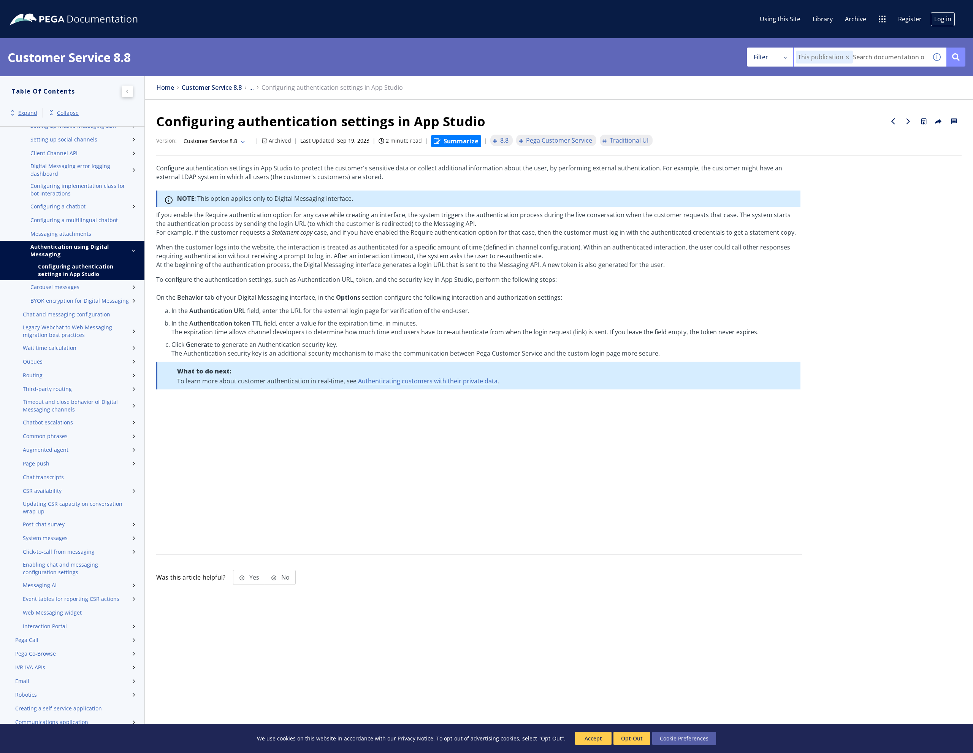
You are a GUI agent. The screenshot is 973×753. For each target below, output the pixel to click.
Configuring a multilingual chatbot (74, 220)
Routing (33, 375)
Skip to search (92, 9)
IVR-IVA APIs (30, 667)
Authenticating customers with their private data (428, 381)
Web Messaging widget (52, 612)
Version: (166, 140)
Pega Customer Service (559, 140)
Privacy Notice (415, 738)
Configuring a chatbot (58, 206)
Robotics (26, 694)
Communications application (51, 722)
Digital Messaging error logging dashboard (70, 169)
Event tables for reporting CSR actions (71, 598)
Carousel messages (54, 287)
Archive (855, 19)
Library (823, 19)
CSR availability (42, 490)
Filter (761, 57)
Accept (593, 738)
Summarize (461, 141)
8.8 (504, 140)
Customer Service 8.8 (212, 87)
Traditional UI (629, 140)
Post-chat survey (44, 524)
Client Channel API (54, 153)
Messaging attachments (60, 233)
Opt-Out (632, 738)
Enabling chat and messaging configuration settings (60, 568)
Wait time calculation (49, 347)
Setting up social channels (63, 139)
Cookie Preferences (684, 738)
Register (910, 19)
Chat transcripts (43, 477)
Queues (33, 361)
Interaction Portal (45, 626)
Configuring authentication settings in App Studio (75, 270)
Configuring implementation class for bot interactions (77, 189)
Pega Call (26, 639)
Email (22, 681)
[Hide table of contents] (127, 91)
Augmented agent (45, 449)
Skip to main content (33, 9)
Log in (942, 19)
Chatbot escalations (48, 422)
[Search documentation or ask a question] (955, 57)
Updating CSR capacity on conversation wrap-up (72, 507)
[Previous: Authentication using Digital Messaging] (893, 121)
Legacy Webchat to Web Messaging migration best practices (67, 331)
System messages (45, 538)
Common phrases (45, 436)
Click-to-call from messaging (59, 551)
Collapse (68, 112)
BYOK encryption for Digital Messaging (79, 300)
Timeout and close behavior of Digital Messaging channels (70, 405)
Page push (36, 463)
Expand (27, 112)
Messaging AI (40, 585)
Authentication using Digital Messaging (69, 250)
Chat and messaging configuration (66, 314)
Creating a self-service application (58, 708)
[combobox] (860, 57)
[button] (847, 57)
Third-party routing (47, 388)
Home (165, 87)
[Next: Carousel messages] (908, 121)
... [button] (251, 87)
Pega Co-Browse (35, 653)
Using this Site (780, 19)
